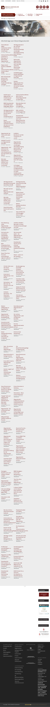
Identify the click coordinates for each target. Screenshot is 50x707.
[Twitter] (43, 1)
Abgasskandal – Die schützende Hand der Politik (6, 410)
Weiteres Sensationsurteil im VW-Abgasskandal (21, 377)
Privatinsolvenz (18, 646)
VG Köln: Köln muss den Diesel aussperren (8, 267)
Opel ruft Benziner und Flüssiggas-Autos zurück (20, 213)
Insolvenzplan (18, 653)
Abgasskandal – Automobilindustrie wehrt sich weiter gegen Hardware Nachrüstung (21, 449)
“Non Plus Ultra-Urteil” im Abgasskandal (18, 481)
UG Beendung (18, 673)
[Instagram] (47, 1)
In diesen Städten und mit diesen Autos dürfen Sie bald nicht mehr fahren (18, 490)
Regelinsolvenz (18, 648)
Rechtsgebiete (8, 0)
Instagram (40, 664)
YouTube (40, 659)
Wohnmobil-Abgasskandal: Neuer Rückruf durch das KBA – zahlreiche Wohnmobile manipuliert (18, 64)
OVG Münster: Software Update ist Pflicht (21, 296)
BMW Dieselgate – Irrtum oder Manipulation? (18, 473)
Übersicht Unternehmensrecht (19, 682)
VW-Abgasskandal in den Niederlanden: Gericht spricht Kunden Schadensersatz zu (9, 113)
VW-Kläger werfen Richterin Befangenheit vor (8, 537)
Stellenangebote (6, 652)
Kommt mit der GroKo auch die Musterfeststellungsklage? (10, 529)
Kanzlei (2, 0)
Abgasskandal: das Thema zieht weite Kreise (5, 135)
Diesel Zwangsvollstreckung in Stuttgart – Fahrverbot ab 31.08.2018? (6, 335)
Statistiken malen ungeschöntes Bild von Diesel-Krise (20, 280)
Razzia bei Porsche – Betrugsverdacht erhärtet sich (21, 429)
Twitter (39, 661)
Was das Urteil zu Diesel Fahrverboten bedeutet (9, 511)
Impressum (5, 654)
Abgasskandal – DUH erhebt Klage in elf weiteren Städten (6, 482)
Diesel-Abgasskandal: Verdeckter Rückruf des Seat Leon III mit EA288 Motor (8, 123)
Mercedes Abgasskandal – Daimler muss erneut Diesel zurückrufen (5, 162)
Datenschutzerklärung (8, 656)
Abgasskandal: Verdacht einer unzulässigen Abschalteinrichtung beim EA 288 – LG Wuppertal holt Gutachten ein (19, 146)
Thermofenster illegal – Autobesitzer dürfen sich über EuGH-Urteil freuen (6, 48)
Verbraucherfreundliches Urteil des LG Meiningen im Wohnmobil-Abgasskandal (7, 58)
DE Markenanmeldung (19, 676)
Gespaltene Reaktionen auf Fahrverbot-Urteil (18, 500)
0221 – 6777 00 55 (21, 0)
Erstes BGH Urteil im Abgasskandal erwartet (9, 362)
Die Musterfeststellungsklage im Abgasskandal (22, 348)
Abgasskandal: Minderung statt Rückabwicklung (5, 316)
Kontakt (13, 0)
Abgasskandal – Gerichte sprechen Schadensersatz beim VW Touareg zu (18, 158)
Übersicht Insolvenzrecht (18, 660)
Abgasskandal (8, 52)
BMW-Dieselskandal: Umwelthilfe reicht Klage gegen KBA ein (9, 105)
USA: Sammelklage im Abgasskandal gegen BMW (5, 490)
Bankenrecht (18, 188)
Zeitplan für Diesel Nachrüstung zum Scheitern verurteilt (21, 288)
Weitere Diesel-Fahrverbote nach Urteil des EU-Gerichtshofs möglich (20, 195)
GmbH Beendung (19, 671)
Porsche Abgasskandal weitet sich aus (19, 325)
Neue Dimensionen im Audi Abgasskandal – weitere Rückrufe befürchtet (21, 357)
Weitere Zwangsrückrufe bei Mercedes (21, 205)
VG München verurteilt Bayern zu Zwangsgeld (6, 548)
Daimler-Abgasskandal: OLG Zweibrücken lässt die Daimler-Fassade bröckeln (19, 84)
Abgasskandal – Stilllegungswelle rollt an (8, 429)
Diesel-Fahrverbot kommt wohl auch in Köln (9, 209)
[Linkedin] (41, 1)
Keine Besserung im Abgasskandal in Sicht (18, 307)
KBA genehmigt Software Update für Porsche (6, 418)
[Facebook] (39, 1)
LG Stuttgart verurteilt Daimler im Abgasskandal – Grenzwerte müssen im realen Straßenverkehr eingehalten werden (19, 170)
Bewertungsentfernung (20, 679)
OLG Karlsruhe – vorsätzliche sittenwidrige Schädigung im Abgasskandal (5, 235)
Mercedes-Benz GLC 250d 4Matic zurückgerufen (21, 105)
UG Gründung (18, 669)
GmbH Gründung (19, 667)
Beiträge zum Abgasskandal (8, 18)
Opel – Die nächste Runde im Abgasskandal (8, 348)
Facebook (40, 662)
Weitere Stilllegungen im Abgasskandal (5, 307)
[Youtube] (45, 1)
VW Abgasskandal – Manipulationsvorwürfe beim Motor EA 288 (9, 183)
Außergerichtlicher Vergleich (19, 651)
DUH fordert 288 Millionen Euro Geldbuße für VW (18, 564)
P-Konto (16, 655)
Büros (4, 650)
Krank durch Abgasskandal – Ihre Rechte (8, 276)
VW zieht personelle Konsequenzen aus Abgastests (21, 537)
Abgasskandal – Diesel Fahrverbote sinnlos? (20, 458)
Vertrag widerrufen (7, 646)
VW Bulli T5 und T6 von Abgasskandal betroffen (5, 142)
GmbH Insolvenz (18, 657)
